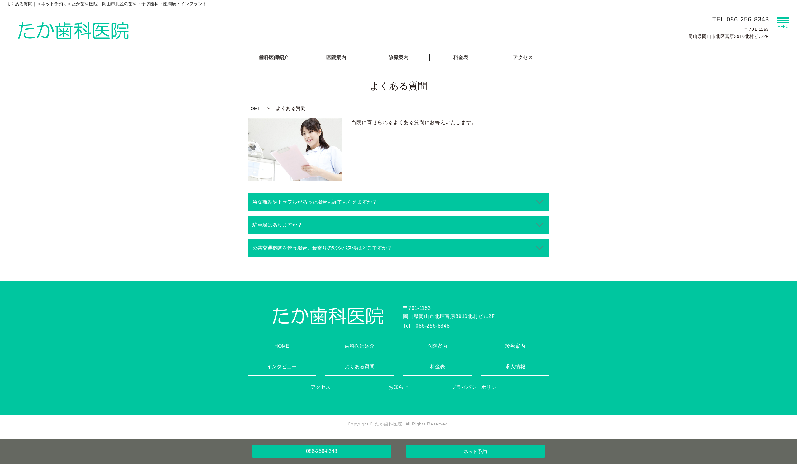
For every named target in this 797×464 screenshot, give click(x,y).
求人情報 (515, 366)
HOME (254, 108)
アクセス (523, 57)
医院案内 (336, 57)
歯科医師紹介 (274, 57)
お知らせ (398, 387)
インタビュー (282, 366)
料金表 (460, 57)
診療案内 (398, 57)
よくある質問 (360, 366)
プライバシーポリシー (476, 387)
